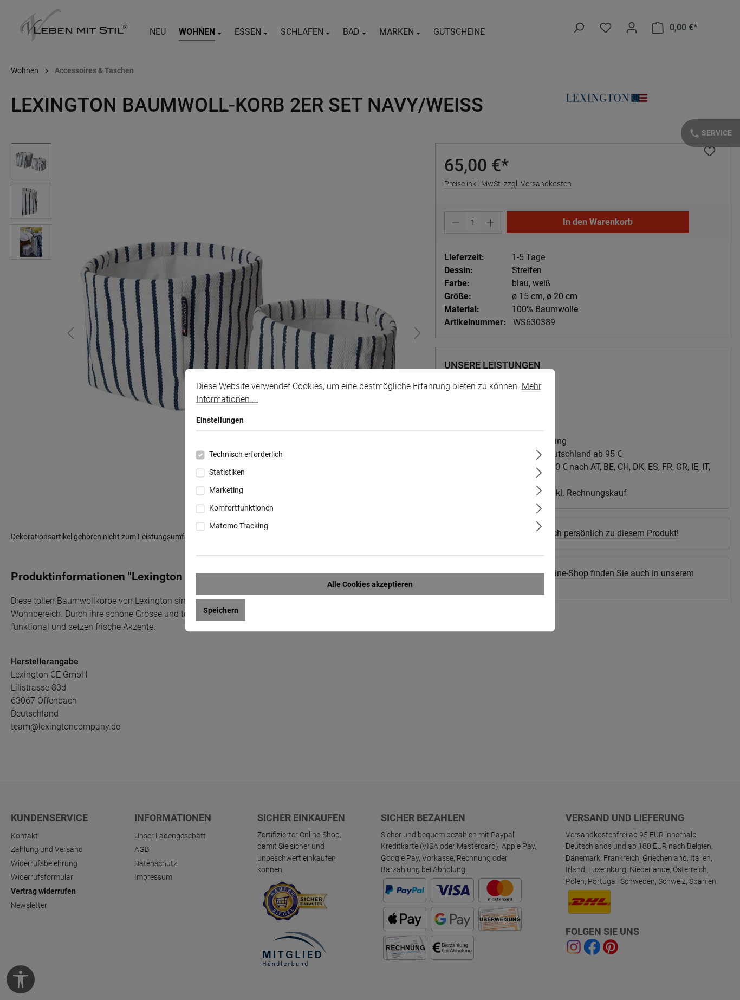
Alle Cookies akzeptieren (370, 583)
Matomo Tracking (238, 525)
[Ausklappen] (539, 453)
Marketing (226, 489)
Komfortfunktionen (241, 507)
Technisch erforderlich (246, 453)
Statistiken (227, 471)
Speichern (220, 609)
